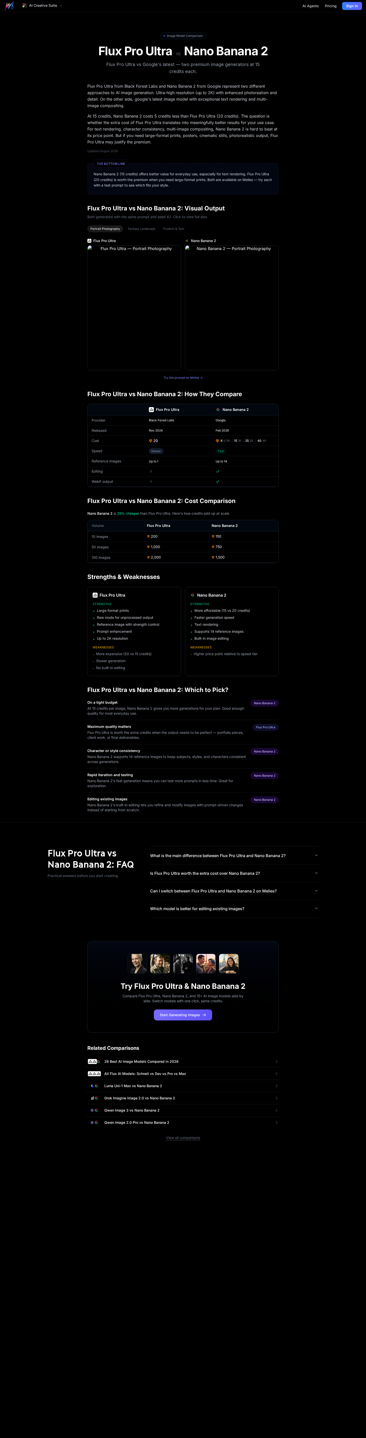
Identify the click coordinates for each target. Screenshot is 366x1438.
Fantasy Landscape (141, 229)
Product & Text (173, 229)
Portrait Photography (105, 229)
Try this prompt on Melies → (183, 377)
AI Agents (311, 6)
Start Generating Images (180, 1015)
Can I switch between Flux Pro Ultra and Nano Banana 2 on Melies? (213, 890)
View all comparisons (183, 1137)
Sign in (352, 6)
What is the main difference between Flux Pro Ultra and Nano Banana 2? (218, 855)
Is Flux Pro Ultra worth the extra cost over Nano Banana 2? (205, 873)
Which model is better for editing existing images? (197, 908)
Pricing (331, 6)
